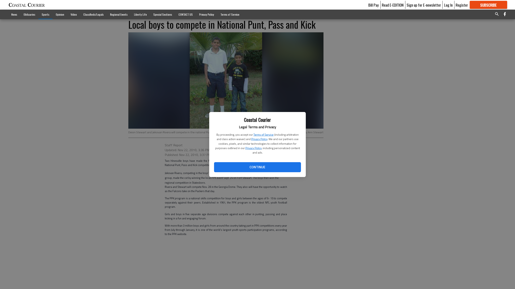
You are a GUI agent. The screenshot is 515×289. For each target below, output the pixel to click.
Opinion (60, 14)
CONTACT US (185, 14)
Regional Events (119, 14)
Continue (257, 167)
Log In (448, 4)
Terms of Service (263, 134)
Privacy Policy (259, 139)
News (14, 14)
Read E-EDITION (393, 4)
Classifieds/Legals (93, 14)
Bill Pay (373, 4)
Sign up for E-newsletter (424, 4)
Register (462, 4)
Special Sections (162, 14)
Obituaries (29, 14)
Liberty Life (140, 14)
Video (74, 14)
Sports (45, 14)
